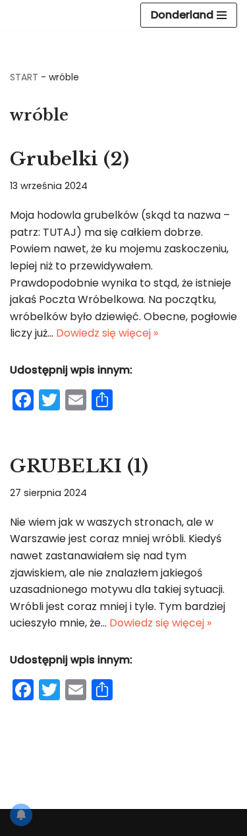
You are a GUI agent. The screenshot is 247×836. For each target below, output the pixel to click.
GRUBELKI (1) (79, 466)
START (24, 77)
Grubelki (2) (69, 159)
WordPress (173, 822)
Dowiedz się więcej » (107, 333)
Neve (58, 822)
